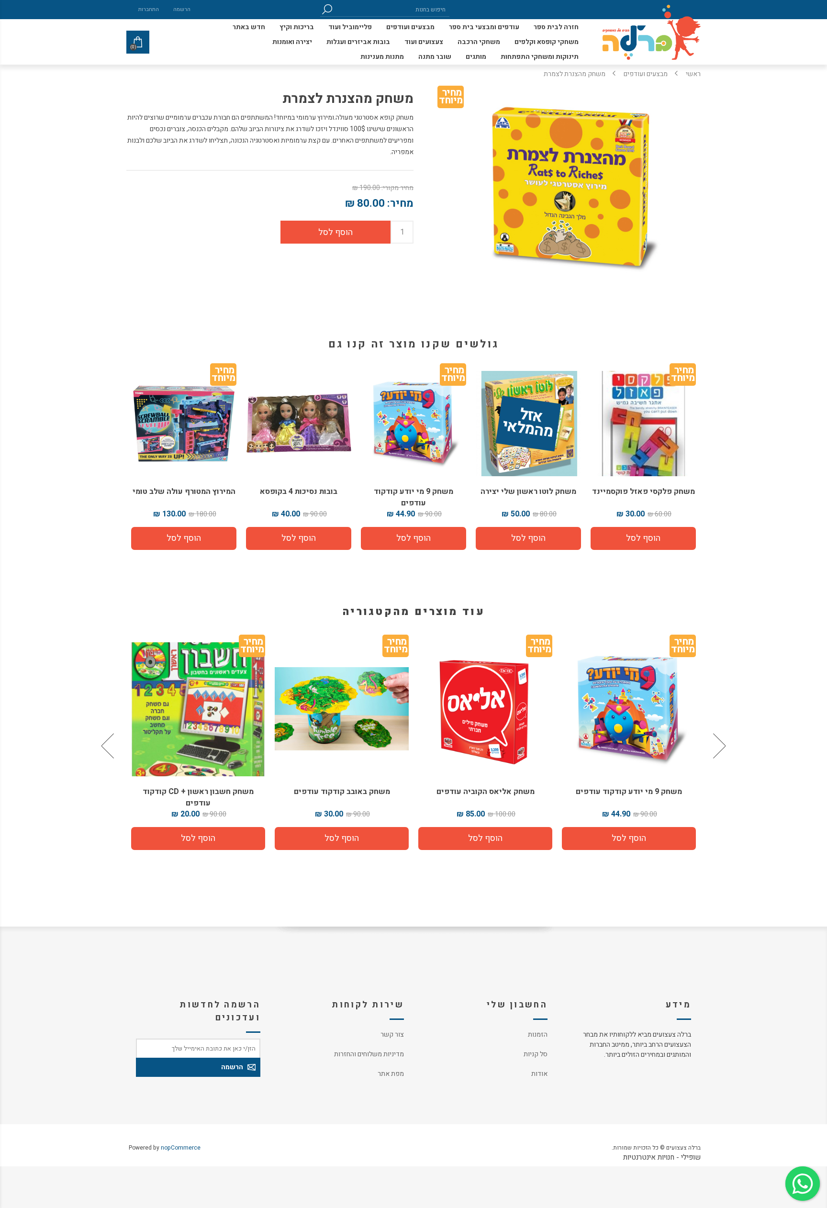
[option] (629, 746)
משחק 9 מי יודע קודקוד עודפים (413, 497)
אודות (539, 1074)
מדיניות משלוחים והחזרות (369, 1054)
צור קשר (392, 1034)
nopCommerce (181, 1147)
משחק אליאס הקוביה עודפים (629, 791)
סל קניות (536, 1054)
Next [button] (108, 746)
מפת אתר (391, 1074)
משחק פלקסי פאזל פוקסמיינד (643, 491)
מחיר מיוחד (450, 98)
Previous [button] (718, 746)
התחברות (148, 9)
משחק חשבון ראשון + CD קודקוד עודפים (341, 797)
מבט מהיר (629, 705)
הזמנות (538, 1034)
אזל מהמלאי (528, 423)
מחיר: (400, 203)
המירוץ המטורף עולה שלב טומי (184, 491)
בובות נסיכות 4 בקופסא (298, 491)
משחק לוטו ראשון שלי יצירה (528, 491)
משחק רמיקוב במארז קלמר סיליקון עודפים (198, 797)
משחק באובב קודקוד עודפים (485, 791)
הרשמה (181, 9)
